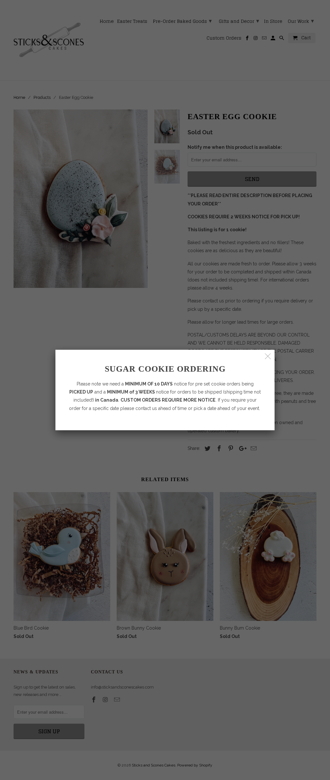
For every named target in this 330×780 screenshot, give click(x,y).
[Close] (268, 356)
